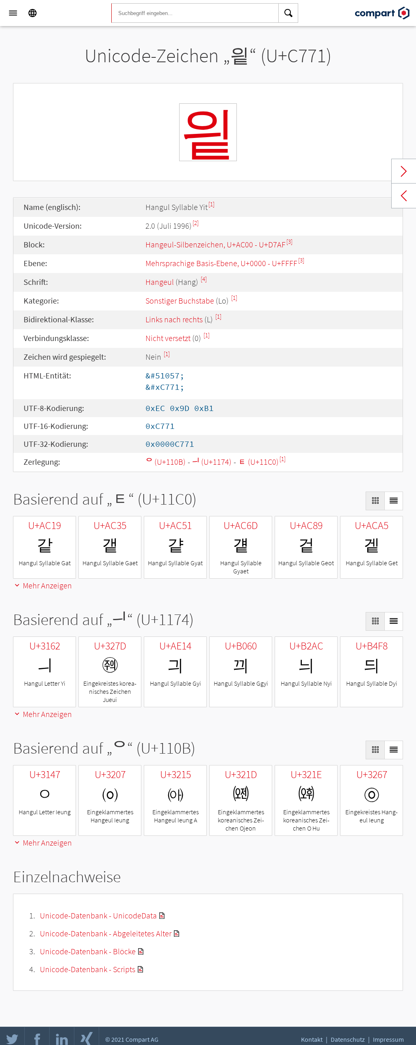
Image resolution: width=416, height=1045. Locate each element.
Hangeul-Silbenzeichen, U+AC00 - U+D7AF (215, 244)
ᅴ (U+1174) (212, 462)
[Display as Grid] (375, 501)
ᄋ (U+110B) (165, 462)
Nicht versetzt (168, 338)
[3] (289, 241)
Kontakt (312, 1039)
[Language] (32, 13)
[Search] (288, 13)
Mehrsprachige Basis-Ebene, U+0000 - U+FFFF (221, 263)
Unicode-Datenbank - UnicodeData (98, 915)
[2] (196, 223)
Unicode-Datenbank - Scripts (87, 969)
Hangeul (159, 282)
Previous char (404, 196)
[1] (211, 204)
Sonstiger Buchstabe (179, 300)
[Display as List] (393, 501)
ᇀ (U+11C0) (258, 462)
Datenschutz (348, 1039)
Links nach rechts (174, 319)
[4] (204, 279)
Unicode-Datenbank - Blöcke (88, 951)
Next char (404, 171)
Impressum (388, 1039)
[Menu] (13, 13)
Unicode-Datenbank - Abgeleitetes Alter (105, 933)
